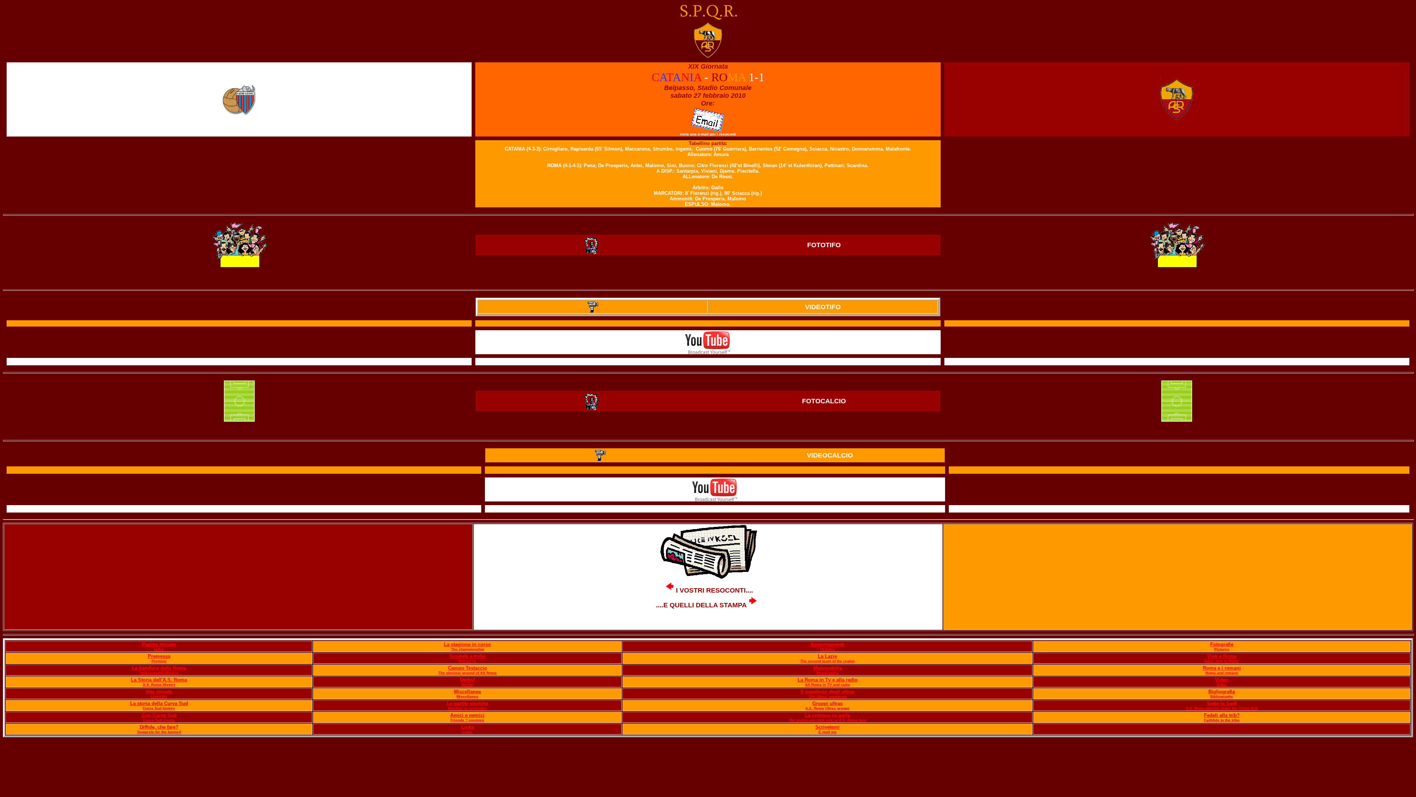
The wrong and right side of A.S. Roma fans (828, 720)
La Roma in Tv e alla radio (828, 680)
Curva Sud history (159, 708)
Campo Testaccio (467, 668)
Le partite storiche (467, 703)
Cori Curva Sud (159, 715)
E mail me (828, 732)
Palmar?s (467, 661)
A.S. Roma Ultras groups (827, 708)
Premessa (159, 656)
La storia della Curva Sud (159, 703)
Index (159, 649)
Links (467, 727)
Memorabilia (827, 668)
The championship (467, 649)
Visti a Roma (1221, 656)
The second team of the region (827, 661)
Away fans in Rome (1221, 661)
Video (1221, 680)
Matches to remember (467, 708)
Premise (159, 661)
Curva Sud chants (159, 720)
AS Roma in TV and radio (827, 685)
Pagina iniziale (159, 644)
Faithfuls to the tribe (1222, 720)
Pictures (1221, 649)
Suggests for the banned (159, 732)
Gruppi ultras (827, 703)
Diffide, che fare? (159, 727)
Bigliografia (1221, 691)
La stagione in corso (467, 644)
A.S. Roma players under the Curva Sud (1221, 708)
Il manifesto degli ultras (828, 691)
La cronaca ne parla (827, 715)
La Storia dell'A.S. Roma (159, 680)
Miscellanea (467, 691)
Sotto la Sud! (1222, 703)
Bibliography (1221, 696)
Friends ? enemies (467, 720)
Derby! (467, 680)
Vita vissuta (159, 691)
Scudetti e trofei (468, 656)
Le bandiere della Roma (159, 668)
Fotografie (1221, 644)
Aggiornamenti (827, 644)
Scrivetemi (827, 727)
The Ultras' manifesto (828, 696)
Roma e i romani (1222, 668)
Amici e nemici (467, 715)
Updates (827, 649)
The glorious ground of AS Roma (467, 673)
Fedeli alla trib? (1222, 715)
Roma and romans (1221, 673)
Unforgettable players (159, 673)
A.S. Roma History (159, 685)
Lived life (159, 696)
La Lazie (827, 656)
